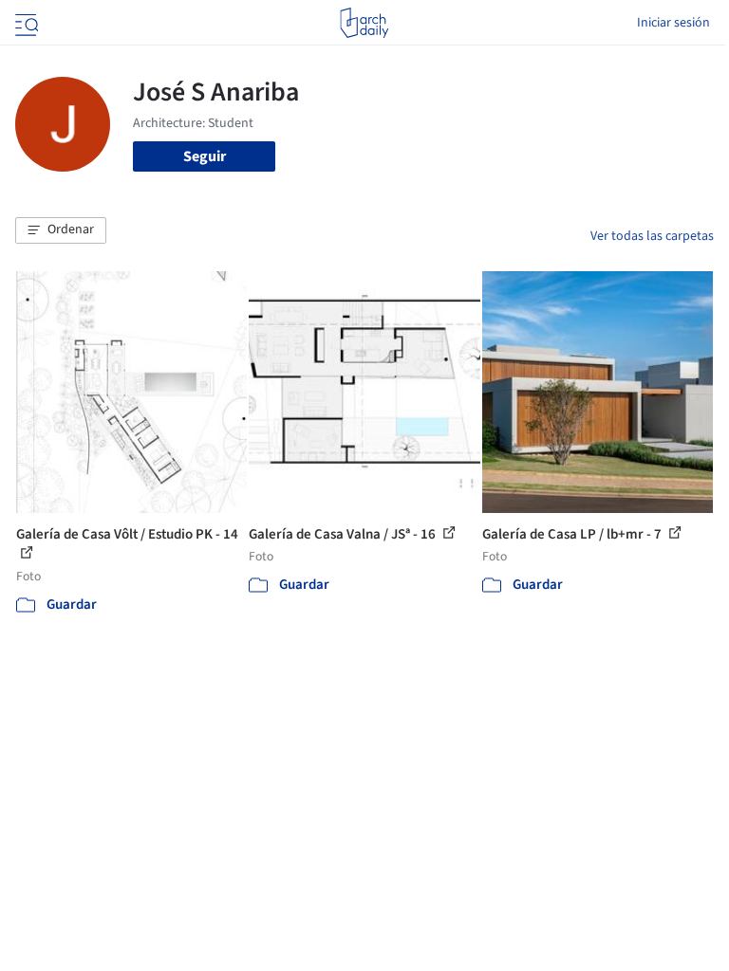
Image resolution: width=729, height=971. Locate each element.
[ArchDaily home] (364, 23)
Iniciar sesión (673, 22)
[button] (60, 230)
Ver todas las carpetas (652, 236)
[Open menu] (24, 22)
